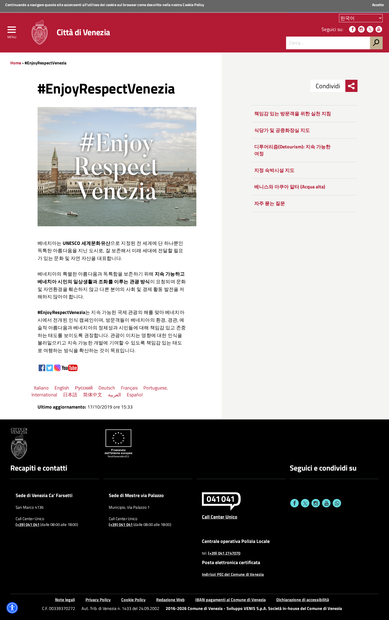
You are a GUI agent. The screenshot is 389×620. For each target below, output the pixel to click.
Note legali (65, 599)
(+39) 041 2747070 (224, 553)
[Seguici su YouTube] (379, 29)
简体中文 (92, 394)
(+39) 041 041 (27, 525)
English (62, 387)
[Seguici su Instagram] (361, 29)
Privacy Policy (98, 599)
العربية (114, 394)
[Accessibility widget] (12, 608)
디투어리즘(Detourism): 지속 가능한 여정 (292, 150)
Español (135, 394)
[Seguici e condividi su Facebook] (294, 503)
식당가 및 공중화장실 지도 (282, 130)
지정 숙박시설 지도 (274, 170)
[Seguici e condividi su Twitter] (305, 503)
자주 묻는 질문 (269, 203)
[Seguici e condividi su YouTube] (326, 503)
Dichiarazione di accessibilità (302, 599)
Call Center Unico (219, 517)
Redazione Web (170, 599)
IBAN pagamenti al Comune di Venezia (230, 599)
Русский (84, 387)
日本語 (70, 394)
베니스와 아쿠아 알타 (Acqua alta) (289, 186)
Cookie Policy (193, 4)
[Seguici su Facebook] (352, 29)
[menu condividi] (351, 86)
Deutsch (106, 387)
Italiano (41, 387)
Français (129, 387)
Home (15, 63)
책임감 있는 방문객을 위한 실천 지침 (292, 113)
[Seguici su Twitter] (370, 29)
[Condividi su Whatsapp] (337, 503)
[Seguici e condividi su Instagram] (315, 503)
